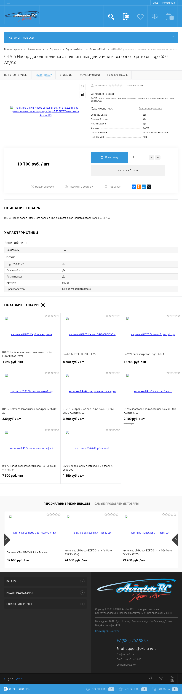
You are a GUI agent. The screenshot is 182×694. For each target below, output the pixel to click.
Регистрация (168, 2)
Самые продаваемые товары (117, 504)
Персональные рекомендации (67, 504)
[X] (149, 187)
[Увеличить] (45, 111)
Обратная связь (19, 689)
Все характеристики (150, 108)
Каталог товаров (21, 37)
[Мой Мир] (144, 187)
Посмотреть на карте (107, 631)
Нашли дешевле (44, 186)
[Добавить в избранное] (82, 87)
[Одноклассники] (139, 187)
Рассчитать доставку (81, 186)
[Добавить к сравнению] (82, 95)
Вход (155, 2)
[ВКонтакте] (134, 187)
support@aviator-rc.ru (141, 648)
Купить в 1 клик (128, 170)
